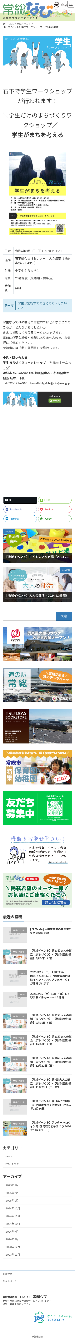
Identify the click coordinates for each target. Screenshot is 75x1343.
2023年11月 (13, 1254)
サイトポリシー (11, 1281)
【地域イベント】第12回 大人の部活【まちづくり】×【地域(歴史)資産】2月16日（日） (51, 1018)
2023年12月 (13, 1247)
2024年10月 (13, 1223)
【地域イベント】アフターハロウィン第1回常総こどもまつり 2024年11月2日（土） (50, 1126)
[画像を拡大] (61, 157)
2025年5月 (12, 1185)
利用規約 (7, 1274)
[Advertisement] (37, 449)
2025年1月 (12, 1200)
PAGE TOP (69, 1299)
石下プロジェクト (42, 1300)
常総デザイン (24, 1304)
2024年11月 (13, 1216)
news (9, 1156)
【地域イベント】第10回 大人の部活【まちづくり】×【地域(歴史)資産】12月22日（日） (51, 1061)
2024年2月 (12, 1239)
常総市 (54, 362)
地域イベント (14, 1163)
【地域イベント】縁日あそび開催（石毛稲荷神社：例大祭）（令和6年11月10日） (50, 1104)
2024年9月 (12, 1231)
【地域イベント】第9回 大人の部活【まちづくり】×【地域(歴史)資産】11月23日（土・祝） (50, 1083)
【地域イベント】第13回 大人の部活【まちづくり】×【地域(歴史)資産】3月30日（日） (51, 954)
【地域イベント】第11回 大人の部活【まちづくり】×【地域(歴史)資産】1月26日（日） (51, 1040)
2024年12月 (13, 1208)
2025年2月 (12, 1192)
